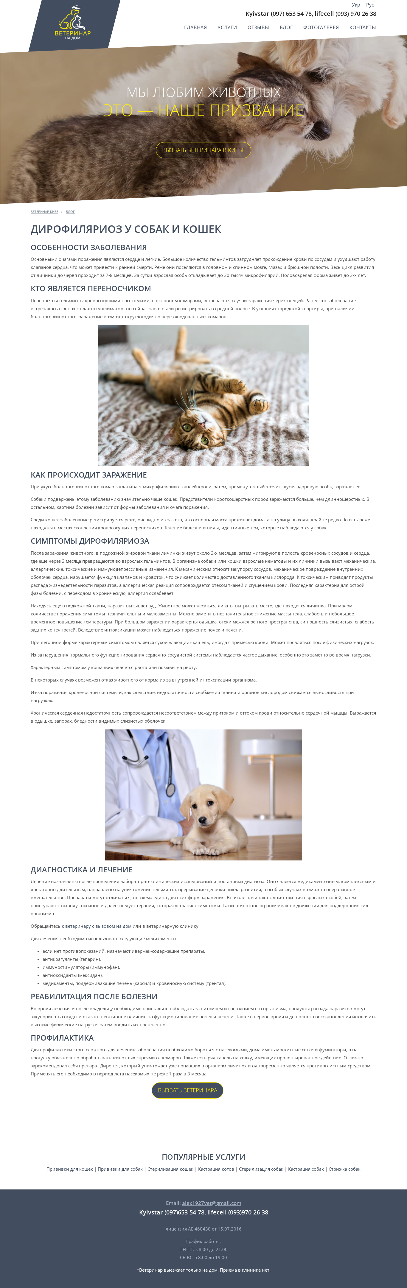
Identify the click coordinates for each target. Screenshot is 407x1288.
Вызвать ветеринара (187, 1090)
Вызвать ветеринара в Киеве (203, 150)
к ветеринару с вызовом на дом (96, 926)
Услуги (227, 27)
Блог (286, 27)
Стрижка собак (345, 1169)
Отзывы (258, 27)
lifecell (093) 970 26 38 (345, 14)
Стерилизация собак (261, 1169)
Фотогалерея (321, 27)
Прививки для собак (120, 1169)
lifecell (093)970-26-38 (237, 1212)
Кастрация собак (306, 1169)
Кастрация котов (216, 1169)
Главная (195, 27)
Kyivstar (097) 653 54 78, (279, 14)
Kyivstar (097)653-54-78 (171, 1212)
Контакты (362, 27)
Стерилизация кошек (170, 1169)
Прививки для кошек (69, 1169)
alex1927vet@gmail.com (211, 1203)
